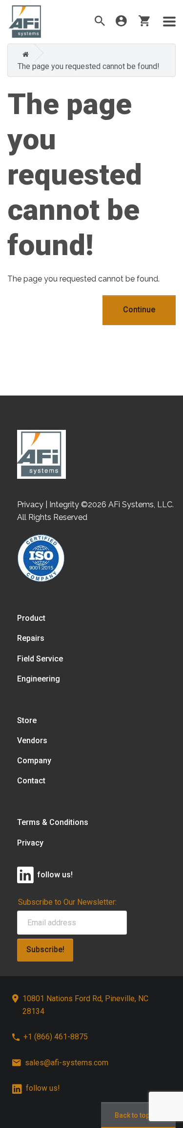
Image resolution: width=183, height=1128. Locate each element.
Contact (31, 780)
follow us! (43, 1088)
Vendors (32, 740)
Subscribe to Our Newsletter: (67, 902)
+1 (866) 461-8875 (55, 1036)
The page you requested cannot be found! (89, 66)
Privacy (30, 842)
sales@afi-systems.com (66, 1062)
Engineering (38, 678)
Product (31, 618)
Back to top (132, 1115)
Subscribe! (45, 949)
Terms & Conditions (52, 822)
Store (27, 720)
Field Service (40, 658)
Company (34, 760)
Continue (139, 309)
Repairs (30, 638)
